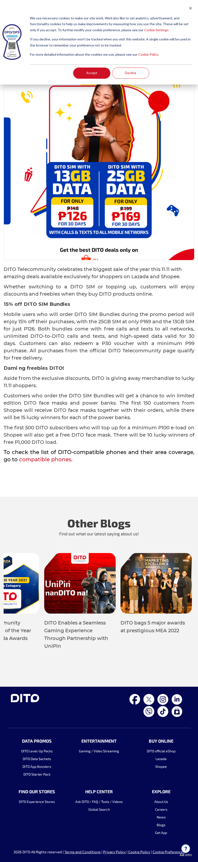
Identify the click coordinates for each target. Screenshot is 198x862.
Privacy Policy (114, 852)
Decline (130, 73)
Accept (91, 73)
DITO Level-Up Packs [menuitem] (37, 751)
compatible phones (45, 459)
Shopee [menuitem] (161, 766)
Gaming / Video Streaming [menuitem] (99, 751)
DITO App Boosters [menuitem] (36, 766)
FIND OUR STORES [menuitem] (37, 791)
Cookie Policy (139, 852)
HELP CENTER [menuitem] (99, 791)
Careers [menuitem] (161, 809)
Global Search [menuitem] (99, 809)
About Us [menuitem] (161, 802)
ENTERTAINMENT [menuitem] (99, 741)
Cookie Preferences (169, 852)
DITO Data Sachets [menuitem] (37, 759)
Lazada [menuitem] (161, 759)
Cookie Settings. (156, 30)
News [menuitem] (161, 817)
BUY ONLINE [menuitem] (161, 741)
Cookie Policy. (148, 54)
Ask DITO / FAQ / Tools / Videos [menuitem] (99, 802)
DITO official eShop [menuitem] (161, 751)
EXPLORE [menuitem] (161, 791)
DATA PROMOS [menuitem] (37, 741)
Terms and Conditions (82, 852)
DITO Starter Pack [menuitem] (36, 774)
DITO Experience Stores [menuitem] (37, 802)
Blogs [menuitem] (161, 825)
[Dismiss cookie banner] (190, 9)
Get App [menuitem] (161, 833)
